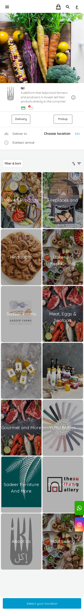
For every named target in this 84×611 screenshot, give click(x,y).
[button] (42, 97)
